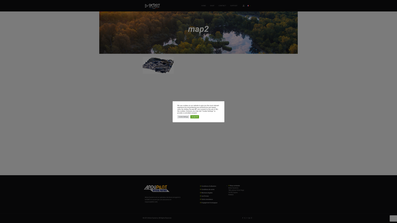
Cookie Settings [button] (183, 117)
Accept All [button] (195, 117)
